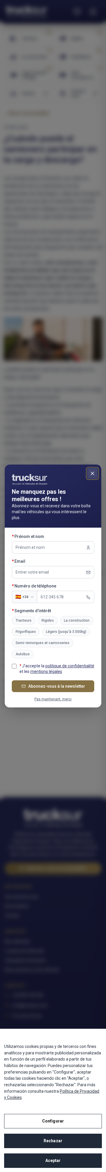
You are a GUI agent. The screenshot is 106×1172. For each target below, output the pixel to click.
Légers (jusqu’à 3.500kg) (66, 632)
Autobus (23, 654)
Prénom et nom (40, 536)
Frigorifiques (26, 632)
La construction (77, 620)
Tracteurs (24, 620)
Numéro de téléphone (46, 585)
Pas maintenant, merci (53, 699)
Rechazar (53, 1140)
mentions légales (46, 671)
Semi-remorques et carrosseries (42, 643)
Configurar (53, 1121)
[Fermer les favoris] (92, 473)
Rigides (48, 620)
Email (31, 561)
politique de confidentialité (69, 666)
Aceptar (53, 1160)
